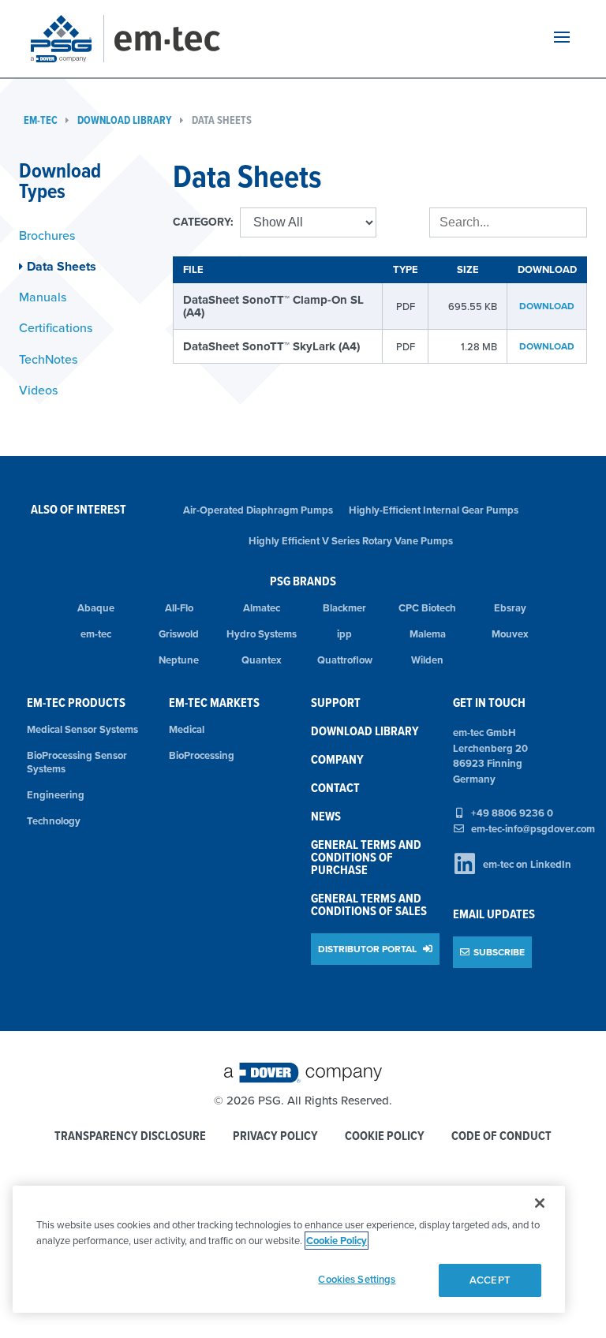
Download (546, 305)
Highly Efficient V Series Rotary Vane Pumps (351, 540)
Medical (186, 729)
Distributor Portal (368, 948)
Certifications (55, 327)
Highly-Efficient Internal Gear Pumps (433, 510)
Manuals (42, 296)
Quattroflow (344, 659)
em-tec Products (76, 702)
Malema (428, 633)
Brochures (47, 235)
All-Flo (179, 607)
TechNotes (48, 359)
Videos (38, 389)
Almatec (261, 607)
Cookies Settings (356, 1279)
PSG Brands (303, 581)
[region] (289, 1249)
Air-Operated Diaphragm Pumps (258, 510)
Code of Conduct (501, 1136)
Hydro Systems (261, 633)
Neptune (179, 659)
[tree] (84, 313)
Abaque (95, 607)
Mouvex (510, 633)
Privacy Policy (275, 1136)
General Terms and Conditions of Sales (369, 904)
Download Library (124, 120)
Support (336, 702)
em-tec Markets (214, 702)
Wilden (427, 659)
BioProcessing (201, 755)
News (326, 816)
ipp (344, 633)
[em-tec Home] (184, 38)
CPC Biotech (427, 607)
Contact (335, 788)
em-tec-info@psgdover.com (533, 828)
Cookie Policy (385, 1136)
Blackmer (344, 607)
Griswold (179, 633)
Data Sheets (222, 120)
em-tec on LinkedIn (527, 864)
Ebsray (510, 607)
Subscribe (499, 952)
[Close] (539, 1203)
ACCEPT (490, 1280)
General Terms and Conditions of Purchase (366, 857)
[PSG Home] (67, 38)
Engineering (55, 794)
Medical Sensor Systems (82, 729)
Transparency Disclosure (130, 1136)
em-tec (41, 120)
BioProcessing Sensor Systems (77, 762)
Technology (53, 820)
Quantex (261, 659)
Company (337, 759)
